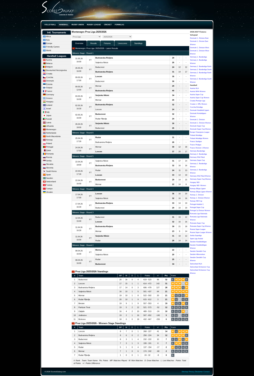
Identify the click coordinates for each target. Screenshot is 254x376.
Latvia (48, 122)
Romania (50, 154)
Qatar (48, 150)
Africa (48, 36)
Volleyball (50, 25)
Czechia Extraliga (196, 107)
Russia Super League (197, 229)
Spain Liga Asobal (196, 239)
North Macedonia (53, 136)
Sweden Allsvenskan (197, 254)
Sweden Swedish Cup (198, 251)
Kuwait (49, 119)
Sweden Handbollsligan (198, 242)
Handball (63, 25)
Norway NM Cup (196, 201)
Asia (48, 40)
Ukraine (49, 192)
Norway (49, 140)
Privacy (191, 372)
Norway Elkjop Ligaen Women (201, 192)
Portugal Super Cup (197, 207)
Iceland (49, 105)
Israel (48, 109)
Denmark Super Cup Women (200, 129)
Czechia (49, 77)
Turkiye (49, 189)
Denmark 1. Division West (199, 47)
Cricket (108, 25)
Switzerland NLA (196, 264)
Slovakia (49, 164)
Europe (49, 43)
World (48, 50)
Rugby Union (78, 25)
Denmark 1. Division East (199, 38)
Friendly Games (53, 47)
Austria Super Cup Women (199, 98)
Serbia (48, 161)
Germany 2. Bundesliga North (200, 66)
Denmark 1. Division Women (200, 123)
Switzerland (51, 181)
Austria (49, 60)
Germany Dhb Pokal (197, 157)
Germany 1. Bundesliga (198, 57)
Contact (206, 372)
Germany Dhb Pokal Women (200, 176)
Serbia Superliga (196, 235)
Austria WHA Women (197, 91)
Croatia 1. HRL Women (198, 104)
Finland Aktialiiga (196, 135)
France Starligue (196, 141)
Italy (48, 112)
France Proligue (195, 145)
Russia (49, 157)
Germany (50, 95)
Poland (49, 143)
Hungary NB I (195, 182)
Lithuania (50, 126)
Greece (49, 98)
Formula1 (119, 25)
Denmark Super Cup (197, 126)
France (49, 91)
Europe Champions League (199, 132)
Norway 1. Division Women (200, 198)
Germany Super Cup (197, 160)
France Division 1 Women (199, 148)
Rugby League (94, 25)
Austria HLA (194, 88)
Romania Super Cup (197, 223)
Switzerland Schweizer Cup (200, 267)
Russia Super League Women (200, 232)
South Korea (51, 171)
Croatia (49, 74)
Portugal (49, 147)
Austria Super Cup (196, 94)
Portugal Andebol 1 (197, 204)
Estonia (49, 84)
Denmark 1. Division (197, 119)
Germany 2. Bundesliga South (200, 69)
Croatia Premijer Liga (197, 101)
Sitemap (185, 372)
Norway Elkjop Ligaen (198, 188)
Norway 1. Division (197, 195)
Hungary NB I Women (198, 185)
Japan (48, 115)
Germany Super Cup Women (200, 179)
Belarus (49, 63)
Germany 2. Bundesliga (198, 154)
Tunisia (49, 185)
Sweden (49, 178)
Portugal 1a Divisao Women (200, 210)
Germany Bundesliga (197, 151)
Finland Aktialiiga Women (199, 138)
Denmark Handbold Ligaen (199, 110)
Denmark (50, 81)
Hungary (49, 102)
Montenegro (51, 129)
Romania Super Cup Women (200, 226)
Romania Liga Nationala (198, 213)
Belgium (49, 67)
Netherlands (51, 133)
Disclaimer (199, 372)
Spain (48, 175)
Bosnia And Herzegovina (56, 70)
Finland (49, 88)
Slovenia (49, 168)
